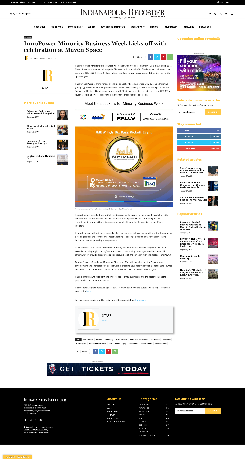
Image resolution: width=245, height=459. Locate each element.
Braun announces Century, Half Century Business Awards (192, 185)
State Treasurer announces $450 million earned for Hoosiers (192, 170)
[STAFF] (27, 58)
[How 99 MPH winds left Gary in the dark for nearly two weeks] (213, 274)
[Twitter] (221, 14)
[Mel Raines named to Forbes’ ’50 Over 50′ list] (213, 201)
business (99, 339)
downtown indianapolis (139, 339)
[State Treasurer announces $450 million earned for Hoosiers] (213, 171)
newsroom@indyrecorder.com (37, 410)
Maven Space (81, 343)
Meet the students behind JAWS (41, 127)
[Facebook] (210, 14)
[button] (232, 13)
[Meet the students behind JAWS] (62, 130)
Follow (216, 136)
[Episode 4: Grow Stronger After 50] (62, 145)
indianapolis (155, 339)
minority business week (97, 343)
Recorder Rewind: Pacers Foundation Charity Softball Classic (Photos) (193, 226)
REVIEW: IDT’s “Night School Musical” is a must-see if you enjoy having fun (192, 243)
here (88, 291)
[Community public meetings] (213, 259)
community (109, 339)
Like (217, 130)
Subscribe (213, 112)
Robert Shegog (120, 343)
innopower (166, 339)
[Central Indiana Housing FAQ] (62, 159)
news (110, 343)
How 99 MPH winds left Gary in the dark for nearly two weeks (193, 272)
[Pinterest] (163, 57)
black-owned (88, 339)
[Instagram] (215, 14)
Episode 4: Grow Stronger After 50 (37, 142)
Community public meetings (190, 257)
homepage (140, 299)
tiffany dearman (146, 343)
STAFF (35, 58)
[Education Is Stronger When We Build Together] (62, 115)
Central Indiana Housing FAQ (41, 157)
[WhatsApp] (170, 57)
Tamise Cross (133, 343)
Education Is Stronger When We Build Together (41, 112)
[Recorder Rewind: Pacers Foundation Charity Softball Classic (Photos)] (213, 226)
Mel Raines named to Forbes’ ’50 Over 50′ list (193, 198)
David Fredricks (121, 339)
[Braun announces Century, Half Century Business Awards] (213, 186)
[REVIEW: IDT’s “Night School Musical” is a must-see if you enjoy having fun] (213, 243)
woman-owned (160, 343)
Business (28, 37)
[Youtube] (226, 14)
